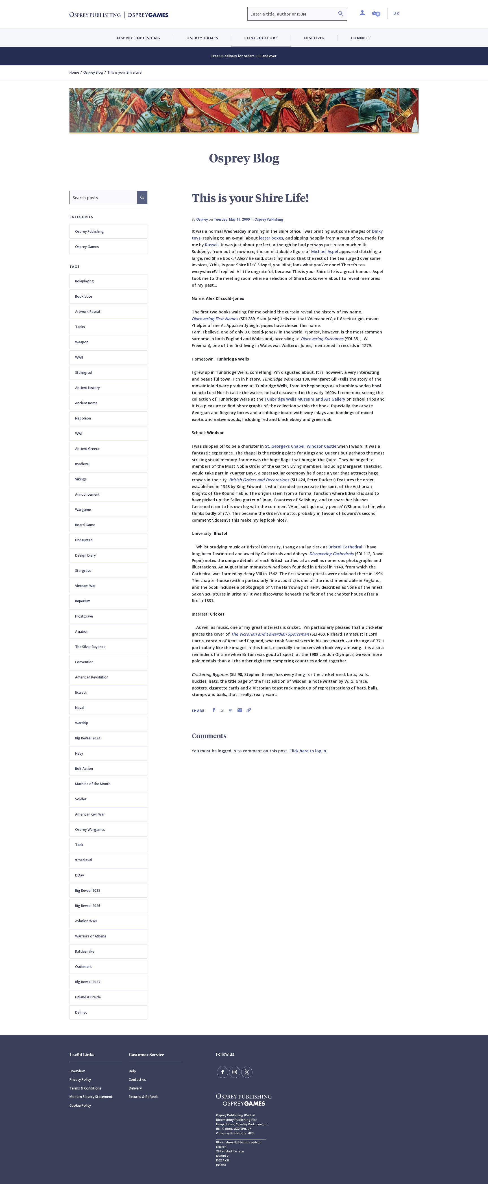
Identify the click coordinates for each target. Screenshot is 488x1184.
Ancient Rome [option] (86, 403)
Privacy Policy (80, 1079)
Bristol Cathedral (345, 547)
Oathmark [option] (83, 966)
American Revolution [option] (91, 677)
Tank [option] (79, 844)
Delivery (135, 1088)
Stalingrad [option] (83, 372)
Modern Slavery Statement (90, 1096)
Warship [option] (81, 722)
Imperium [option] (82, 601)
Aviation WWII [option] (86, 921)
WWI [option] (78, 433)
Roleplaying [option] (84, 281)
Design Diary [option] (85, 555)
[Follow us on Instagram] (234, 1072)
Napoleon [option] (83, 418)
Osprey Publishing (89, 231)
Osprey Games (87, 246)
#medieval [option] (83, 860)
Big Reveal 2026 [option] (87, 905)
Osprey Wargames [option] (90, 829)
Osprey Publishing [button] (138, 37)
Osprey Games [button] (202, 37)
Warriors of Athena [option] (90, 936)
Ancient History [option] (87, 387)
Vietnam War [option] (85, 585)
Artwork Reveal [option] (87, 311)
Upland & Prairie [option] (88, 997)
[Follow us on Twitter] (246, 1072)
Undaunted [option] (84, 540)
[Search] (341, 14)
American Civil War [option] (90, 814)
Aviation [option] (81, 631)
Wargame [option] (83, 509)
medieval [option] (82, 464)
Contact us (137, 1079)
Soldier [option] (80, 799)
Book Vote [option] (83, 296)
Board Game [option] (85, 524)
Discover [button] (314, 37)
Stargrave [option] (83, 570)
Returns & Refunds (143, 1096)
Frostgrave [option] (84, 616)
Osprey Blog (93, 72)
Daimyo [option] (81, 1012)
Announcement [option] (87, 494)
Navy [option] (79, 753)
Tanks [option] (80, 326)
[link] (214, 710)
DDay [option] (79, 875)
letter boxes (271, 238)
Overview (77, 1071)
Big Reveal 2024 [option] (87, 738)
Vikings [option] (81, 479)
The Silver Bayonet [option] (90, 646)
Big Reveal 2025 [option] (87, 890)
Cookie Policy (80, 1105)
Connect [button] (361, 37)
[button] (376, 13)
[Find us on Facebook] (222, 1072)
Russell (212, 244)
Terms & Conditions (85, 1088)
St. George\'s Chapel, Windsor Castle (300, 446)
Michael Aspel (324, 251)
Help (132, 1071)
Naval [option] (79, 707)
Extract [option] (81, 692)
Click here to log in (307, 751)
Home (74, 72)
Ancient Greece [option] (87, 448)
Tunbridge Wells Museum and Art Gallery (304, 399)
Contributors (261, 37)
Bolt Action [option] (84, 768)
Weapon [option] (81, 342)
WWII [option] (79, 357)
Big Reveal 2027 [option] (87, 981)
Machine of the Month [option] (92, 783)
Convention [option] (84, 662)
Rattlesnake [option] (84, 951)
